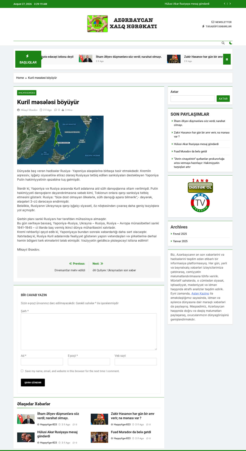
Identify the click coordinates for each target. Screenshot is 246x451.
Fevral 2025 (180, 233)
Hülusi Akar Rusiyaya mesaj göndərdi (187, 4)
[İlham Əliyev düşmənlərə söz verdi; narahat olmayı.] (75, 58)
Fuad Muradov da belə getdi (131, 432)
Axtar (174, 92)
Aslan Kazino (200, 293)
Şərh (25, 311)
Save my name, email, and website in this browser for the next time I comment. (72, 371)
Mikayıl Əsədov (29, 110)
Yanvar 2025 (180, 241)
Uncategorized (26, 92)
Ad (23, 355)
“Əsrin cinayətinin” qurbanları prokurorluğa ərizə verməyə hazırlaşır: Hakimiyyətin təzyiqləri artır (199, 163)
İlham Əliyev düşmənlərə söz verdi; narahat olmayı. (118, 56)
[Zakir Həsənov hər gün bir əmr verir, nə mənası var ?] (163, 59)
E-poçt (73, 355)
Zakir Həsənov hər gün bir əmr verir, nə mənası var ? (207, 56)
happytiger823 (48, 424)
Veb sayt (120, 355)
